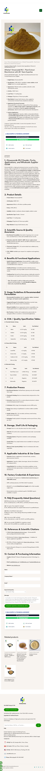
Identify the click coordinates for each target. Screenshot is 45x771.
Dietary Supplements (21, 126)
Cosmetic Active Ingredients (23, 66)
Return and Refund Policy (10, 735)
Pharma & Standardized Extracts (15, 62)
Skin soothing (14, 128)
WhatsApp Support (23, 139)
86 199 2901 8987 (19, 757)
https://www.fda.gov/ (24, 537)
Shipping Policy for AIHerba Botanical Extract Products (17, 733)
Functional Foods (29, 126)
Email (6, 583)
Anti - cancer (9, 126)
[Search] (38, 725)
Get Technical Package (23, 137)
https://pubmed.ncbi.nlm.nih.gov (19, 532)
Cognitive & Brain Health (10, 66)
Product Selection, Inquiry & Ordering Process (14, 731)
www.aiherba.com (15, 565)
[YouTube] (38, 767)
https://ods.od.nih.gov (29, 542)
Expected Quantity (9, 589)
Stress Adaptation (21, 128)
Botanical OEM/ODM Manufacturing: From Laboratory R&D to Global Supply (22, 736)
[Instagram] (40, 767)
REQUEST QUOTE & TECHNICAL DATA (17, 605)
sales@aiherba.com (11, 753)
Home (6, 62)
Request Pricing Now (11, 709)
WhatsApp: (10, 757)
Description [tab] (7, 156)
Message (7, 595)
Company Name (9, 576)
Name (6, 569)
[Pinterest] (36, 767)
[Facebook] (42, 767)
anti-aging (15, 126)
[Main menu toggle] (40, 10)
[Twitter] (34, 767)
